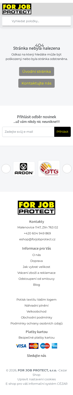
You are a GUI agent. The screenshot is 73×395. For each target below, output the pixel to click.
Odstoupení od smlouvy (37, 279)
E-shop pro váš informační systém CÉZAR (37, 384)
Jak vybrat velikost (36, 267)
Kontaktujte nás (36, 83)
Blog (36, 284)
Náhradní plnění (36, 305)
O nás (36, 255)
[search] (5, 21)
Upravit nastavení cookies (36, 379)
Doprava (36, 261)
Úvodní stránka (36, 71)
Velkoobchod (36, 311)
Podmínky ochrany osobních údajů (36, 323)
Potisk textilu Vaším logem (36, 299)
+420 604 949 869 (37, 233)
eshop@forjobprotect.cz (37, 239)
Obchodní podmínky (36, 317)
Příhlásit (63, 131)
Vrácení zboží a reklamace (36, 273)
